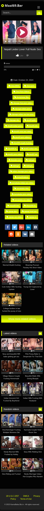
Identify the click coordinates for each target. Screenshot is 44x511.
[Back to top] (36, 503)
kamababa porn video (22, 194)
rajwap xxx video (15, 217)
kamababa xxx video (22, 200)
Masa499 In (30, 206)
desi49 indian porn (14, 126)
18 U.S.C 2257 (12, 496)
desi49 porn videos (22, 137)
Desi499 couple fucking (23, 143)
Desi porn (30, 86)
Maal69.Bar (13, 5)
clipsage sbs (14, 120)
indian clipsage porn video (22, 171)
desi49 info (33, 126)
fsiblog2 (31, 160)
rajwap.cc (32, 217)
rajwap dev (12, 211)
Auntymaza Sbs (22, 97)
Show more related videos (22, 319)
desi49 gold (31, 120)
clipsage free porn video (22, 103)
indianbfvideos (22, 177)
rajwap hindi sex (30, 211)
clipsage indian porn (22, 109)
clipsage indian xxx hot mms (22, 114)
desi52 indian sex (30, 148)
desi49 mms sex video (22, 131)
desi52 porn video (15, 154)
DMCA (26, 496)
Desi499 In (12, 148)
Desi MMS (15, 86)
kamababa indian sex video (22, 183)
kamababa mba (22, 188)
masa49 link (14, 206)
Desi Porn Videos (22, 91)
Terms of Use (26, 499)
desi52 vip (33, 154)
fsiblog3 (16, 166)
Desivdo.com (16, 160)
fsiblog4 (29, 166)
